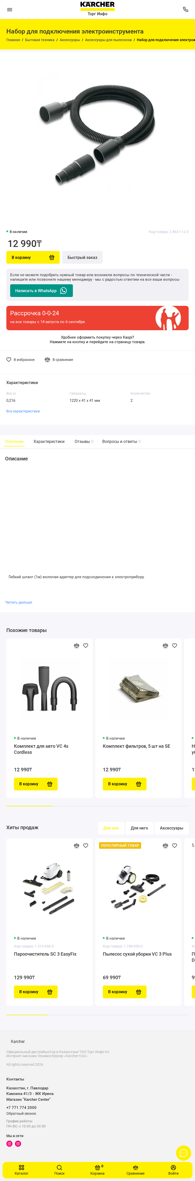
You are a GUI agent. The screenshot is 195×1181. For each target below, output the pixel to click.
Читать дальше (18, 602)
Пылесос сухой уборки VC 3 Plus (137, 954)
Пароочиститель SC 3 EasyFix (45, 954)
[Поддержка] (185, 9)
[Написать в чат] (183, 1153)
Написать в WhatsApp (36, 290)
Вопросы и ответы (120, 441)
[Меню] (9, 9)
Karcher (18, 1041)
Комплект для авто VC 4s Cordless (41, 749)
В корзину (28, 991)
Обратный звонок (21, 1113)
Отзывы (83, 441)
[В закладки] (85, 645)
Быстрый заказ (82, 257)
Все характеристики (23, 411)
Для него (139, 828)
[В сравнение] (76, 645)
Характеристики (49, 441)
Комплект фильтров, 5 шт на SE (136, 746)
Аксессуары (171, 828)
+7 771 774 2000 (21, 1107)
